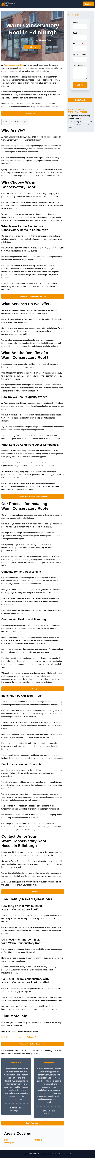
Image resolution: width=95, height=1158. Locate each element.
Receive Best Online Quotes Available (33, 496)
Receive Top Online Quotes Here (33, 689)
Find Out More (32, 892)
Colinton (30, 1037)
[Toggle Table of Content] (24, 122)
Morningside (11, 1037)
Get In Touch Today (32, 113)
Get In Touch (80, 100)
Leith (3, 1037)
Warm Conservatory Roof (14, 65)
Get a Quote (31, 47)
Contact (88, 4)
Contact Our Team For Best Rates (32, 296)
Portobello (21, 1037)
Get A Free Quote (32, 1123)
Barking (38, 1037)
